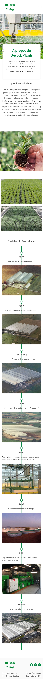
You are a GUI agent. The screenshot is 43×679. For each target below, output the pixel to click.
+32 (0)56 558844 (35, 673)
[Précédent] (3, 50)
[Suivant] (40, 50)
